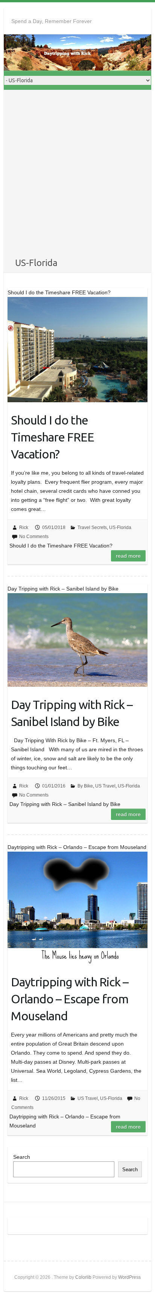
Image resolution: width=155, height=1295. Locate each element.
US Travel (105, 786)
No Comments (34, 536)
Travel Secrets (92, 527)
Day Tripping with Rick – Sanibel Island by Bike (71, 713)
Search (21, 1157)
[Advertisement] (77, 175)
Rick (23, 527)
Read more (128, 556)
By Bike (85, 786)
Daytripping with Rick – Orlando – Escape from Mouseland (69, 999)
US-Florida (120, 527)
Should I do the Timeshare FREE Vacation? (52, 437)
